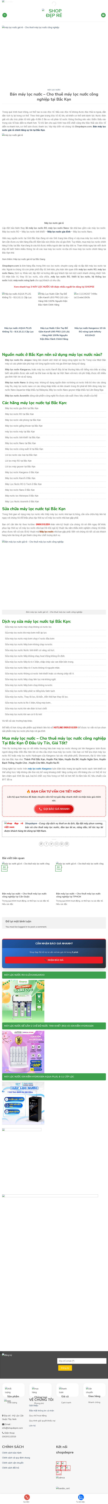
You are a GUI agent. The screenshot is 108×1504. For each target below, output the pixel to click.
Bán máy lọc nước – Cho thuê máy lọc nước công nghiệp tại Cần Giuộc (24, 895)
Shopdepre (31, 823)
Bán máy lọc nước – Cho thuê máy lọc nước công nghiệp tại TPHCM (78, 895)
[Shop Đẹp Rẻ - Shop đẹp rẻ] (54, 15)
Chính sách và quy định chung (16, 1457)
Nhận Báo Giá (54, 960)
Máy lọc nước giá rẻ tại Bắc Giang (29, 259)
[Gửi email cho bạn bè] (56, 844)
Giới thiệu (33, 1405)
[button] (4, 15)
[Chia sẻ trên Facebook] (46, 844)
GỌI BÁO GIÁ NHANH (56, 809)
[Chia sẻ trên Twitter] (51, 844)
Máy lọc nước (54, 90)
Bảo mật (41, 1410)
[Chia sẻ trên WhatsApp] (41, 844)
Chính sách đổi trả (10, 1467)
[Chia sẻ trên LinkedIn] (66, 844)
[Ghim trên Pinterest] (61, 844)
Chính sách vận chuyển (12, 1462)
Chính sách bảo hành (12, 1452)
